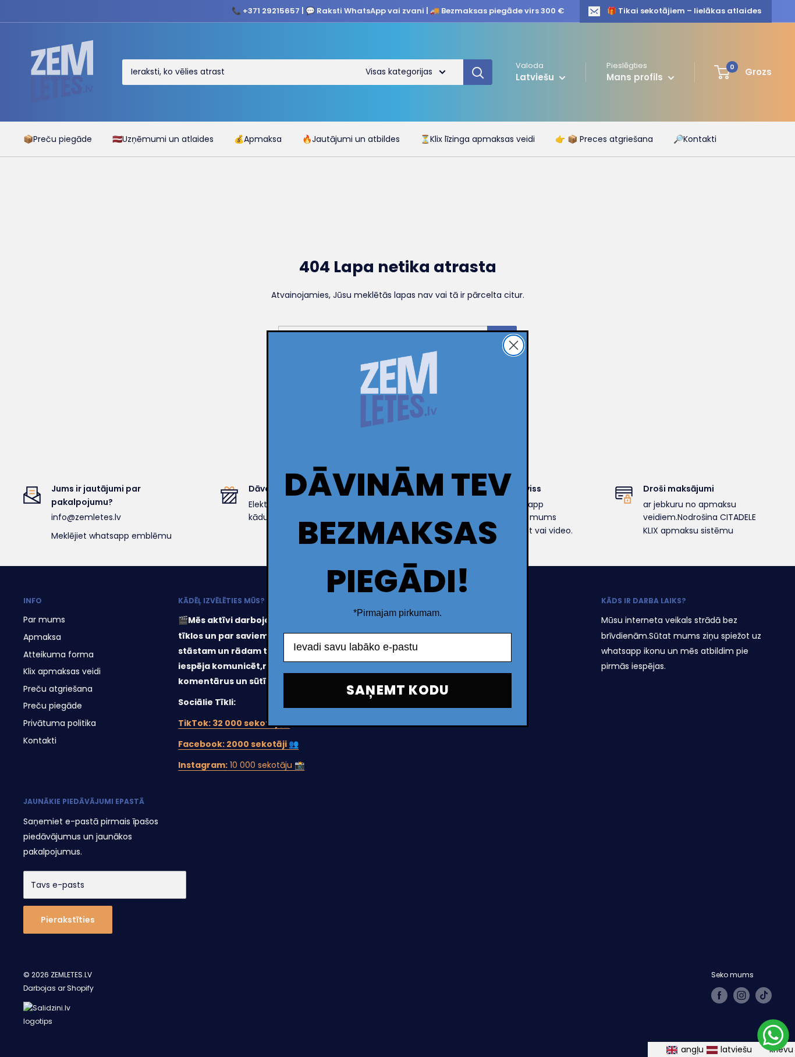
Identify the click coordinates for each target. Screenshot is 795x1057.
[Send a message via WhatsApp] (773, 1035)
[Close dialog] (513, 345)
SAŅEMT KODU (397, 690)
